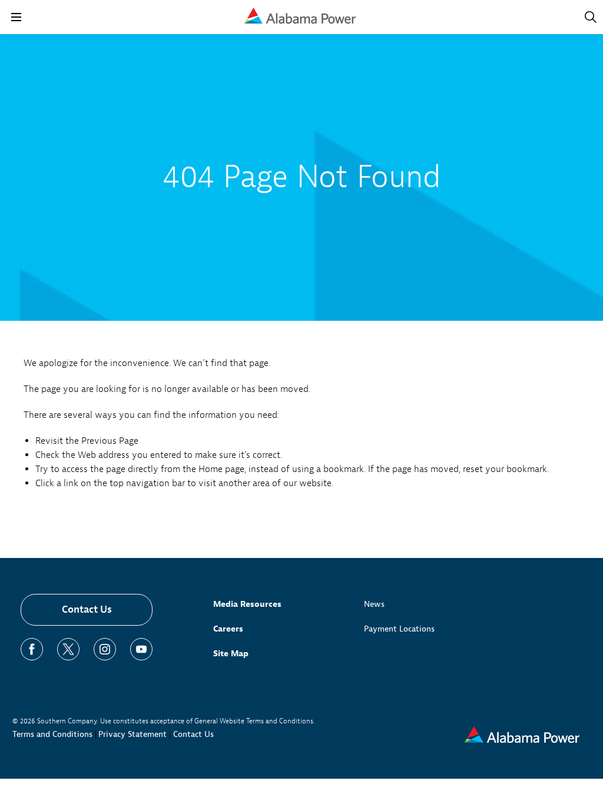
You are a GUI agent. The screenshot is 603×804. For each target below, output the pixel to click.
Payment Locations (399, 629)
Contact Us (87, 609)
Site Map (231, 654)
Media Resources (247, 604)
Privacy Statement (132, 734)
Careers (228, 629)
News (374, 604)
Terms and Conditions (52, 734)
